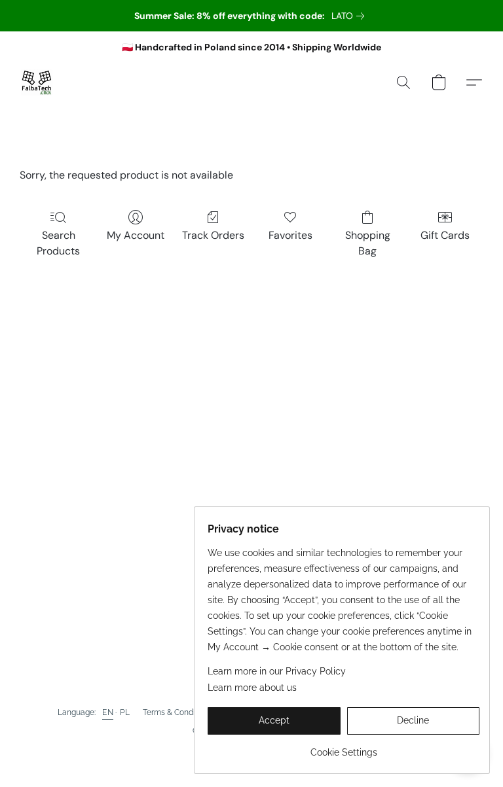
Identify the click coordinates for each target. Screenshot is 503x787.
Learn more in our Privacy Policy (277, 671)
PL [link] (125, 712)
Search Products (58, 243)
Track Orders (213, 235)
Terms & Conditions (178, 712)
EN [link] (107, 712)
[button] (36, 82)
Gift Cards (445, 235)
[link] (350, 16)
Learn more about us (252, 687)
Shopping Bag (367, 243)
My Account (135, 235)
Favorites (290, 235)
